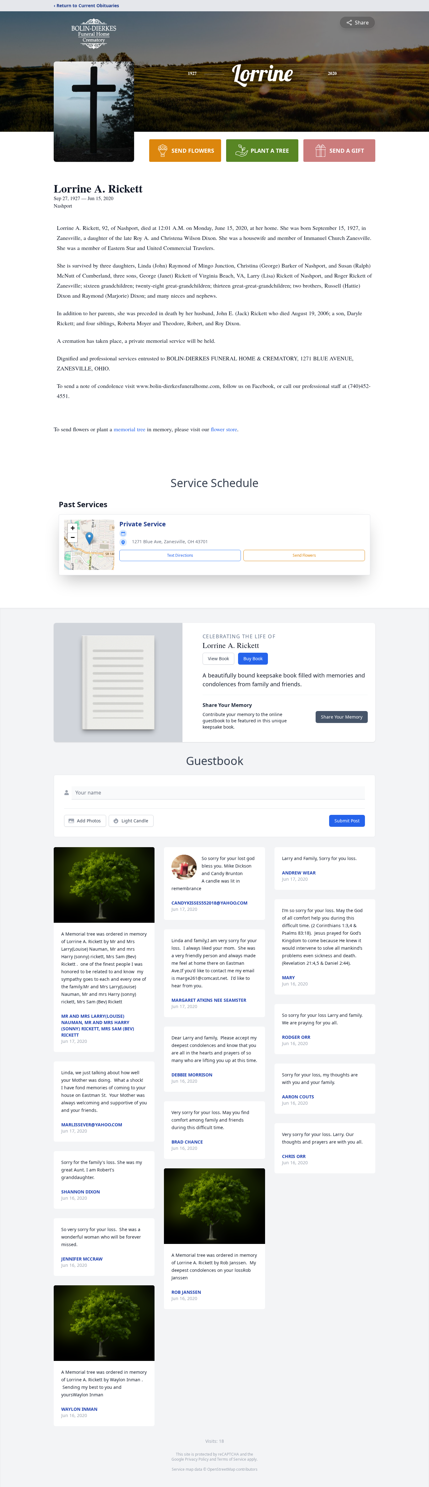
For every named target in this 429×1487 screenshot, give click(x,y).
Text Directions (180, 555)
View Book (218, 658)
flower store (224, 429)
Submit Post (347, 821)
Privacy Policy (197, 1459)
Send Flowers (304, 555)
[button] (89, 538)
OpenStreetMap (221, 1469)
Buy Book (253, 658)
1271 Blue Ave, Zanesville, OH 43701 (170, 541)
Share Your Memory (341, 717)
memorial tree (129, 429)
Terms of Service (231, 1459)
